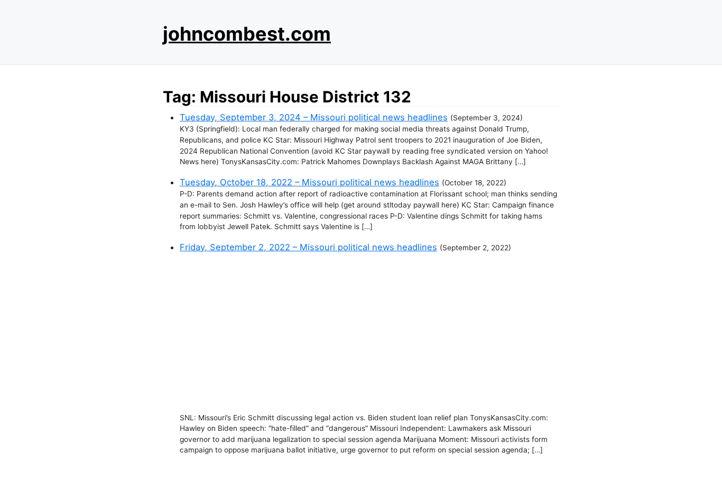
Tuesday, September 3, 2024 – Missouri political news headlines (314, 117)
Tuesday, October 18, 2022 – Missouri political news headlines (309, 182)
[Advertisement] (369, 333)
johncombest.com (247, 33)
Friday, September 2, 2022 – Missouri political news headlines (308, 247)
